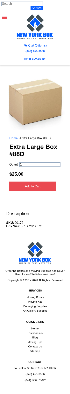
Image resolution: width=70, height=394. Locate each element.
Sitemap (35, 351)
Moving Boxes (35, 297)
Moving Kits (35, 301)
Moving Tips (35, 342)
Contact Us (35, 346)
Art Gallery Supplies (35, 310)
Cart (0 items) (37, 45)
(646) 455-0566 (35, 51)
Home (13, 138)
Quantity (14, 164)
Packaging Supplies (35, 306)
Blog (35, 337)
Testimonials (35, 333)
